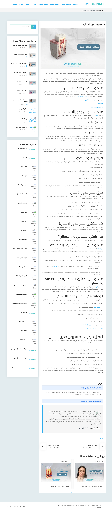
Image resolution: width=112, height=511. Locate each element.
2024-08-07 (22, 104)
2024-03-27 (22, 123)
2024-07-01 (22, 93)
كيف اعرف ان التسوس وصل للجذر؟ (91, 387)
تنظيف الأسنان (96, 307)
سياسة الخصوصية (83, 506)
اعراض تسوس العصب (81, 96)
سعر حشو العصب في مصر (60, 486)
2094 (99, 438)
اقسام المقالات (54, 4)
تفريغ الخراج (55, 266)
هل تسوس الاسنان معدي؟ (96, 107)
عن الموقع (98, 506)
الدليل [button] (34, 4)
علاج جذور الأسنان (99, 461)
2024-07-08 (22, 75)
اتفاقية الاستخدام (91, 506)
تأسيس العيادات (43, 4)
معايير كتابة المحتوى (97, 507)
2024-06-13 (22, 84)
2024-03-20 (22, 112)
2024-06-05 (22, 48)
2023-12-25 (22, 130)
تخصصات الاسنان (66, 4)
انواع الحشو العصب (98, 332)
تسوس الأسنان (94, 115)
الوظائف (14, 4)
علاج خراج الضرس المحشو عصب (95, 328)
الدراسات (96, 287)
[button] (76, 492)
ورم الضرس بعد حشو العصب (96, 103)
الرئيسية (75, 4)
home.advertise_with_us (73, 506)
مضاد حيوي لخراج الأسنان (89, 325)
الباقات (21, 4)
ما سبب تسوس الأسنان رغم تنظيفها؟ (90, 401)
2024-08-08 (22, 66)
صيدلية (27, 4)
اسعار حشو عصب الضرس (91, 100)
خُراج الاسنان (100, 249)
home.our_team (62, 506)
